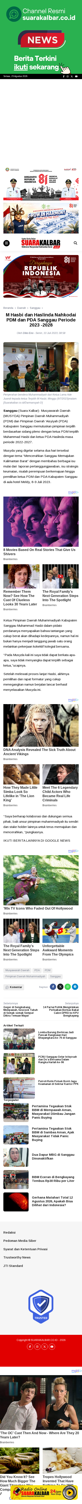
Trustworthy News (16, 1257)
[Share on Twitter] (60, 987)
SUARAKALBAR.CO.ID (44, 1340)
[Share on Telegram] (75, 987)
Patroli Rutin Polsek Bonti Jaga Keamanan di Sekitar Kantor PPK (58, 1082)
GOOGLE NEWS (57, 840)
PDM (47, 970)
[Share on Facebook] (53, 987)
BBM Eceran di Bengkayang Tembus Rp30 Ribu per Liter (53, 1179)
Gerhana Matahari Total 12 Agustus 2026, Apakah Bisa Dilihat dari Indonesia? (52, 1201)
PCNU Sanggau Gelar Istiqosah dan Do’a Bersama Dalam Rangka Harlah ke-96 (57, 1059)
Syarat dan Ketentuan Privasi (25, 1249)
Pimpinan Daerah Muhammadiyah (25, 976)
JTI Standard (13, 1266)
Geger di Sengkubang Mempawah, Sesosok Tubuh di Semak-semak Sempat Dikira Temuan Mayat (20, 1011)
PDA (37, 970)
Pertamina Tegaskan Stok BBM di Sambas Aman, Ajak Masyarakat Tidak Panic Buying (53, 1134)
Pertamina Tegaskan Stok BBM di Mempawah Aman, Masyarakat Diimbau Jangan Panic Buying (53, 1111)
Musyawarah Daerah (17, 970)
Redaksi (9, 1232)
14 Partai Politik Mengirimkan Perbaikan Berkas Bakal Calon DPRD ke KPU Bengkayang (61, 1011)
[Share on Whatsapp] (68, 987)
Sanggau (55, 976)
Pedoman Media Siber (19, 1240)
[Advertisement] (41, 122)
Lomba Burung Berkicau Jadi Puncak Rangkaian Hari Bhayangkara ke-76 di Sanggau (57, 1035)
